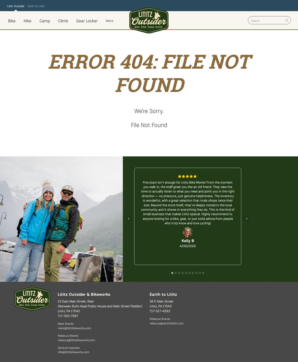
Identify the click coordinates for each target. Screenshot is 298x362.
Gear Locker (87, 20)
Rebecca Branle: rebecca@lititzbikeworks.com (76, 337)
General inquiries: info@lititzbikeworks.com (73, 349)
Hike (27, 20)
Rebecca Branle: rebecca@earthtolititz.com (166, 320)
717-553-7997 (68, 315)
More (109, 20)
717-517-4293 (160, 310)
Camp (45, 20)
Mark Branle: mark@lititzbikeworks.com (74, 325)
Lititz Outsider (16, 6)
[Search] (286, 20)
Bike (12, 20)
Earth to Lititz (36, 6)
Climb (63, 20)
